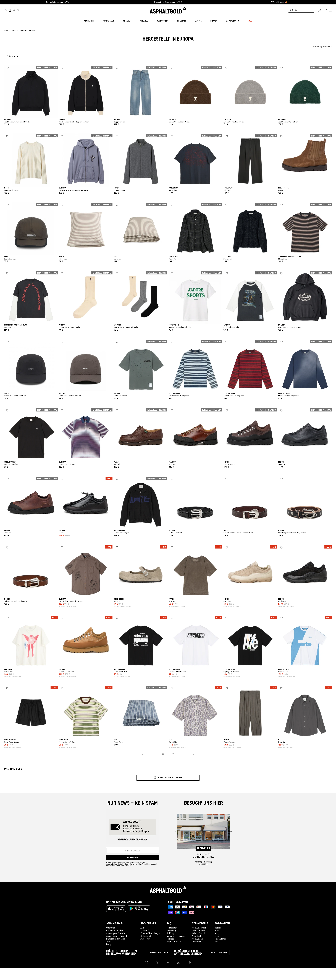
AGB (142, 927)
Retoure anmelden (219, 952)
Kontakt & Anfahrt (114, 930)
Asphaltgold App (174, 941)
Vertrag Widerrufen (159, 952)
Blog (108, 944)
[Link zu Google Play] (139, 908)
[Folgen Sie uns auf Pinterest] (190, 962)
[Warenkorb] (330, 10)
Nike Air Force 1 (199, 927)
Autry (217, 933)
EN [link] (6, 10)
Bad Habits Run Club (115, 938)
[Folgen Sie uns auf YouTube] (178, 962)
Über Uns (110, 927)
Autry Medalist (198, 941)
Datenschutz (146, 935)
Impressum (145, 938)
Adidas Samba (198, 930)
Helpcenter (172, 927)
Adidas (218, 927)
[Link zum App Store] (116, 908)
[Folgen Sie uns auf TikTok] (157, 962)
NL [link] (14, 10)
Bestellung (171, 930)
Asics (217, 930)
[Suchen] (291, 10)
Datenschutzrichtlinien (120, 864)
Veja (216, 941)
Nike (217, 935)
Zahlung (171, 933)
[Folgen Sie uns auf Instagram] (146, 962)
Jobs (108, 941)
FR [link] (18, 10)
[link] (168, 10)
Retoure (170, 938)
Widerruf (144, 930)
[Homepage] (168, 889)
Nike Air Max (197, 938)
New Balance (220, 938)
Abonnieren (132, 857)
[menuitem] (18, 46)
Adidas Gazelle (199, 933)
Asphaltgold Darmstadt (116, 935)
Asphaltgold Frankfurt (116, 933)
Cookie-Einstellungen (150, 933)
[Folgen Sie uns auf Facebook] (168, 962)
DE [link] (10, 10)
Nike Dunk (196, 935)
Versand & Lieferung (176, 935)
